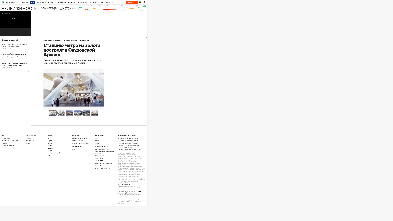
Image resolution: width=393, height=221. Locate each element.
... (113, 2)
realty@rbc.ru (125, 184)
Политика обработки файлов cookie (129, 149)
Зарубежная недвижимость (53, 40)
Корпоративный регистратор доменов (104, 152)
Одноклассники (30, 140)
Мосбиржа (137, 191)
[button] (100, 89)
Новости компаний (54, 153)
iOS (96, 138)
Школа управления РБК (102, 168)
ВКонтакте (28, 138)
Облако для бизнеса (101, 149)
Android (97, 140)
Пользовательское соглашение (128, 143)
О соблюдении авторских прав (128, 140)
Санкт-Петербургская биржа (127, 193)
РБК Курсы (98, 165)
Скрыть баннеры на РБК (79, 138)
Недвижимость (19, 8)
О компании (6, 138)
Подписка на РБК (77, 140)
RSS (73, 149)
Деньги (50, 145)
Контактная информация (10, 140)
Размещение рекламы (9, 145)
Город (50, 140)
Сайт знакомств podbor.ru (103, 163)
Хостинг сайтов (100, 155)
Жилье (50, 138)
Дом (49, 155)
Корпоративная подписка (80, 143)
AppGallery (98, 143)
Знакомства (99, 160)
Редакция (5, 143)
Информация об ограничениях (128, 138)
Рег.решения (99, 158)
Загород (50, 143)
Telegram (28, 143)
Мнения (50, 150)
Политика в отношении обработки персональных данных (129, 146)
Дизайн (50, 148)
